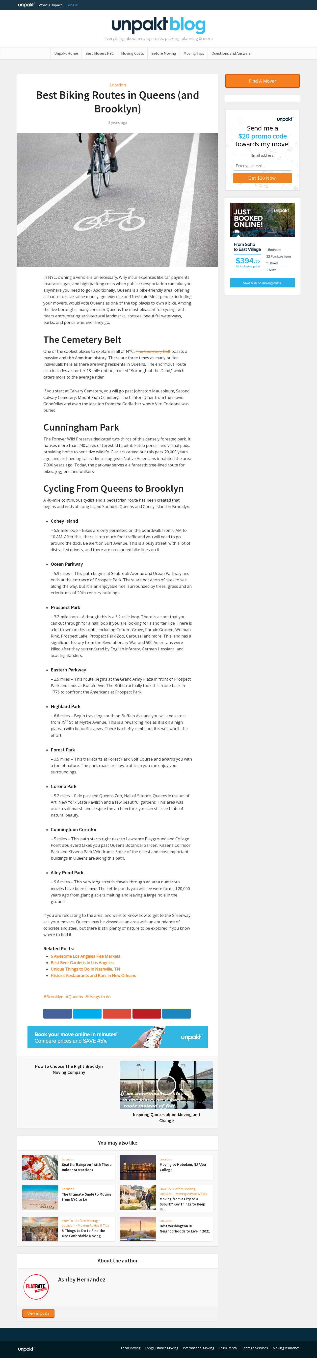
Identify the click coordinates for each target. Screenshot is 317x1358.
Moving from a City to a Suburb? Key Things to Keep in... (182, 1204)
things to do (99, 996)
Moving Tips (194, 53)
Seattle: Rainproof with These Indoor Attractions (86, 1167)
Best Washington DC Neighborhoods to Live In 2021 (185, 1228)
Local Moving (130, 1348)
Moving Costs (132, 53)
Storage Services (255, 1348)
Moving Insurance (286, 1348)
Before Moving (163, 53)
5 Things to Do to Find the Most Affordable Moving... (83, 1233)
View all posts (38, 1313)
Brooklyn (54, 996)
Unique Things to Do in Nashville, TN (85, 969)
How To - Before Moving (177, 1189)
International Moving (198, 1348)
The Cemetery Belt (153, 351)
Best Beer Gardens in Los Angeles (82, 962)
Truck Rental (228, 1348)
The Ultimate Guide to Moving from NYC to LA (86, 1197)
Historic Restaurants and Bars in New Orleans (93, 975)
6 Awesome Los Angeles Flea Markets (85, 956)
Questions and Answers (231, 53)
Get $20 (72, 5)
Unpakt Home (66, 53)
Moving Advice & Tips (191, 1193)
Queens (76, 996)
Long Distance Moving (161, 1348)
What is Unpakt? (51, 5)
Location (118, 85)
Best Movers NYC (99, 53)
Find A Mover (262, 81)
